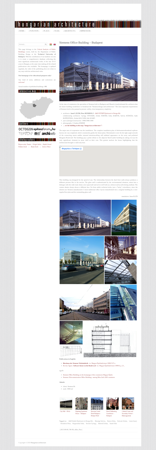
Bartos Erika (111, 421)
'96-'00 (71, 429)
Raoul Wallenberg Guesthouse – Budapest (111, 413)
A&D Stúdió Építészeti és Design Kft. (80, 421)
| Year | (57, 31)
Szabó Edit (113, 423)
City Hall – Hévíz (65, 411)
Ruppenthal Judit (78, 423)
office (76, 429)
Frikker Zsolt (22, 147)
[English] (55, 44)
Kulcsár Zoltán (122, 421)
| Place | (46, 31)
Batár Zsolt (34, 147)
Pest (80, 429)
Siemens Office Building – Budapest (81, 42)
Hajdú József (47, 144)
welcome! (21, 82)
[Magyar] (51, 44)
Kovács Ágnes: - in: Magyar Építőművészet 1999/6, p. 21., (94, 366)
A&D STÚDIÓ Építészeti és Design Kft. (108, 113)
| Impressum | (85, 31)
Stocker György (91, 423)
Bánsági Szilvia (100, 421)
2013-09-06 (64, 429)
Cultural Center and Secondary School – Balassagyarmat (127, 413)
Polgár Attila (37, 144)
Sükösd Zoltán (103, 423)
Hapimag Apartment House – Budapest (81, 412)
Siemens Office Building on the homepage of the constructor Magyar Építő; (88, 375)
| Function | (34, 31)
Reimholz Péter (66, 423)
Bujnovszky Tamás (24, 144)
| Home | (21, 31)
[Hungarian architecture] (78, 18)
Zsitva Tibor (46, 147)
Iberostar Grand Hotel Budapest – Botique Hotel (96, 413)
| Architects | (69, 31)
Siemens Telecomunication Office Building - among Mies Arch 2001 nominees (89, 377)
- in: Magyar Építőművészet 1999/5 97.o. (89, 363)
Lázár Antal (133, 421)
